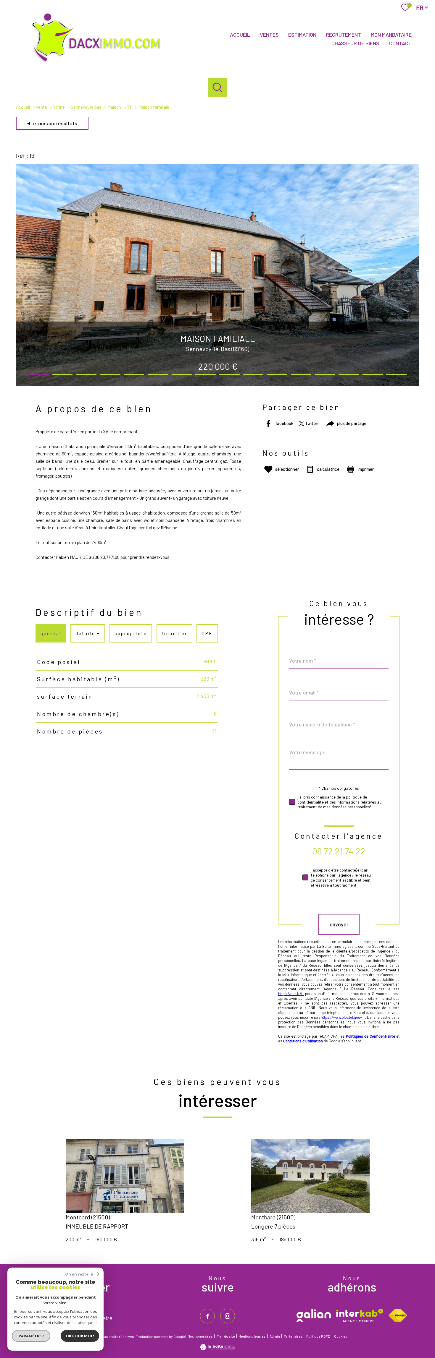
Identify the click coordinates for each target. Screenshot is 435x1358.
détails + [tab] (88, 633)
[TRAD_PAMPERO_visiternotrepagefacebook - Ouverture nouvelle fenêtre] (207, 1316)
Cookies (340, 1336)
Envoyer (339, 924)
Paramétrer (31, 1335)
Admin (275, 1336)
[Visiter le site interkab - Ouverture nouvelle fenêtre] (359, 1315)
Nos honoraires (200, 1336)
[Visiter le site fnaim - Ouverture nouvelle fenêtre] (398, 1315)
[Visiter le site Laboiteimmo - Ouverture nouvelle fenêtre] (217, 1348)
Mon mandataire (391, 35)
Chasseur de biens (355, 43)
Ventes (269, 35)
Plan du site (226, 1336)
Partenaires (293, 1336)
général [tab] (51, 633)
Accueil (240, 35)
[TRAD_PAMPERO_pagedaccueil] (99, 62)
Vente (41, 107)
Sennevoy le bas (86, 107)
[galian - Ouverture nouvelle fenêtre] (314, 1315)
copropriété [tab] (131, 633)
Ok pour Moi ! (80, 1335)
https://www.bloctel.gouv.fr (343, 1017)
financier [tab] (174, 633)
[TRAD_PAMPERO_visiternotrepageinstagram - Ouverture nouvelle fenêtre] (227, 1316)
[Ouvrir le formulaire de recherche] (217, 87)
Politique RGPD (318, 1336)
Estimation (302, 35)
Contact (400, 43)
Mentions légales (252, 1336)
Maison (114, 107)
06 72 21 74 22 (338, 851)
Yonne (59, 107)
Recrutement (343, 35)
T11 (130, 107)
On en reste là (79, 1274)
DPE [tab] (207, 633)
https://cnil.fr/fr (291, 993)
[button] (38, 374)
